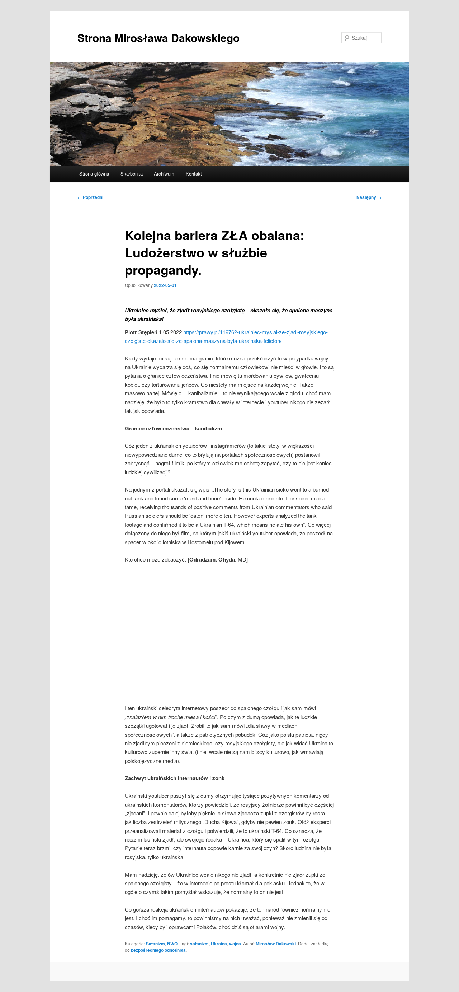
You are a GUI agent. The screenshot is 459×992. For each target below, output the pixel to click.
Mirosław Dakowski (276, 943)
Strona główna (94, 173)
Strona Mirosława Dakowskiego (158, 37)
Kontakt (194, 173)
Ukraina (219, 943)
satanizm (199, 943)
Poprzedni (90, 197)
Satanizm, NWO (162, 943)
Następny (369, 197)
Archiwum (164, 173)
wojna (235, 943)
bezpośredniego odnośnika (158, 950)
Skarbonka (131, 173)
